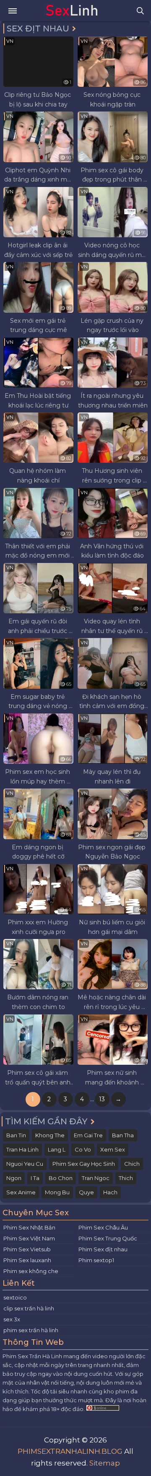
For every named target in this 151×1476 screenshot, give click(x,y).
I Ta (35, 1178)
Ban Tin (16, 1135)
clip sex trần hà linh (28, 1308)
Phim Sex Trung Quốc (107, 1238)
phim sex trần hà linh (30, 1330)
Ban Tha (123, 1135)
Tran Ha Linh (22, 1149)
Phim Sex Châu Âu (103, 1227)
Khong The (50, 1135)
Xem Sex (112, 1149)
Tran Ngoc (95, 1178)
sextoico (15, 1297)
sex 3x (11, 1319)
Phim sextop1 (96, 1260)
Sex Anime (21, 1192)
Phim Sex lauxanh (27, 1260)
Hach (110, 1192)
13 (102, 1099)
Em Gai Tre (88, 1135)
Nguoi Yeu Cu (24, 1163)
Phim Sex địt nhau (103, 1249)
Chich (132, 1163)
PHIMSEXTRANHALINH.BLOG (70, 1451)
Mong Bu (57, 1192)
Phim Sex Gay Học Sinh (83, 1163)
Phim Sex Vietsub (27, 1249)
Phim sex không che (30, 1271)
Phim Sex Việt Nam (29, 1238)
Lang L (56, 1149)
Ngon (13, 1178)
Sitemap (104, 1463)
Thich (126, 1178)
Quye (86, 1192)
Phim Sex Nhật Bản (29, 1227)
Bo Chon (61, 1178)
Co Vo (83, 1149)
